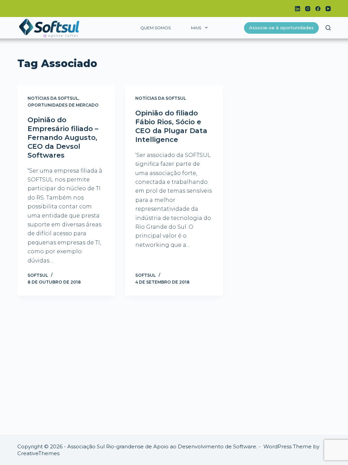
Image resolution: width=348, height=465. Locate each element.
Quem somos (155, 27)
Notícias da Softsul (53, 98)
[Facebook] (317, 8)
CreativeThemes (38, 453)
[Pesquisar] (328, 27)
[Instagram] (307, 8)
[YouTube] (328, 8)
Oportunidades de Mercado (63, 105)
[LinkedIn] (297, 8)
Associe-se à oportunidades (281, 27)
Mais (196, 27)
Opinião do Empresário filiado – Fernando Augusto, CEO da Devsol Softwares (63, 137)
